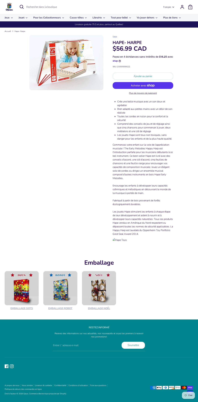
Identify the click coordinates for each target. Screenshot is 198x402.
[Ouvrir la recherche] (22, 7)
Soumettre (133, 345)
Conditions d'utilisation (78, 385)
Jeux (7, 17)
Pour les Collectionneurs (47, 17)
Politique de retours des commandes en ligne (23, 389)
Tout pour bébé (119, 17)
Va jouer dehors (146, 17)
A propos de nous (12, 385)
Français (167, 7)
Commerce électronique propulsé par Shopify (47, 393)
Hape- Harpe (20, 31)
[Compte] (182, 7)
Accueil (8, 31)
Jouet (22, 17)
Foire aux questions (98, 385)
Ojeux (25, 393)
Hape (115, 36)
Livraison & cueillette (43, 385)
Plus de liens (170, 17)
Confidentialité (60, 385)
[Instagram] (12, 366)
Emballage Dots (22, 308)
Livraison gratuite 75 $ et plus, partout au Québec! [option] (99, 24)
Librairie (97, 17)
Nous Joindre (27, 385)
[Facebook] (6, 366)
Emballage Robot (60, 308)
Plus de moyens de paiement (143, 93)
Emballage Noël (99, 308)
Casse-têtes (77, 17)
